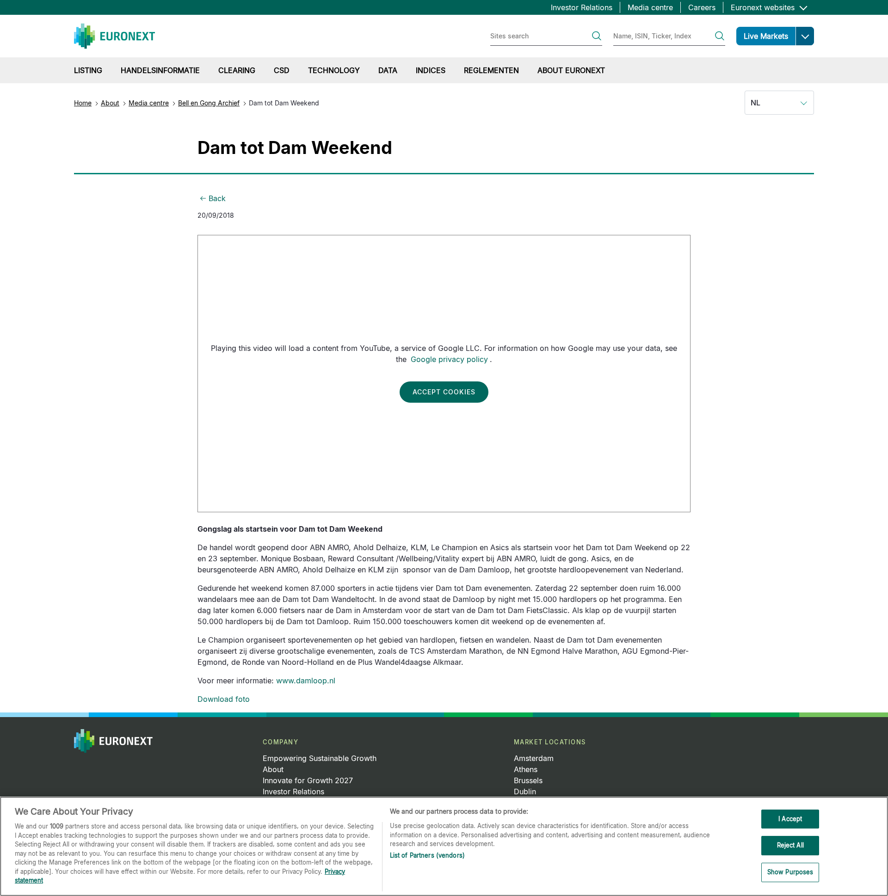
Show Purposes (790, 872)
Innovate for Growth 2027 (308, 780)
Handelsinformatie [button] (160, 70)
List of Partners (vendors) (427, 855)
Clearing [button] (236, 70)
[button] (805, 36)
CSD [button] (282, 70)
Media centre (650, 7)
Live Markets (766, 36)
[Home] (114, 36)
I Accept (790, 818)
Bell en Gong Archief (209, 103)
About (110, 103)
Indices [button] (430, 70)
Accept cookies (444, 392)
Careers (701, 7)
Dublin (525, 791)
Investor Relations (581, 7)
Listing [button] (88, 70)
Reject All (790, 845)
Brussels (528, 780)
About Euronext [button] (571, 70)
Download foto (223, 699)
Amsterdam (534, 758)
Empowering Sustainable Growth (319, 758)
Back (217, 198)
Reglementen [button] (491, 70)
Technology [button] (334, 70)
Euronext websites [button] (764, 7)
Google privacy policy (449, 359)
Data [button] (387, 70)
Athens (525, 769)
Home (83, 103)
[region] (444, 846)
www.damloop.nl (305, 680)
